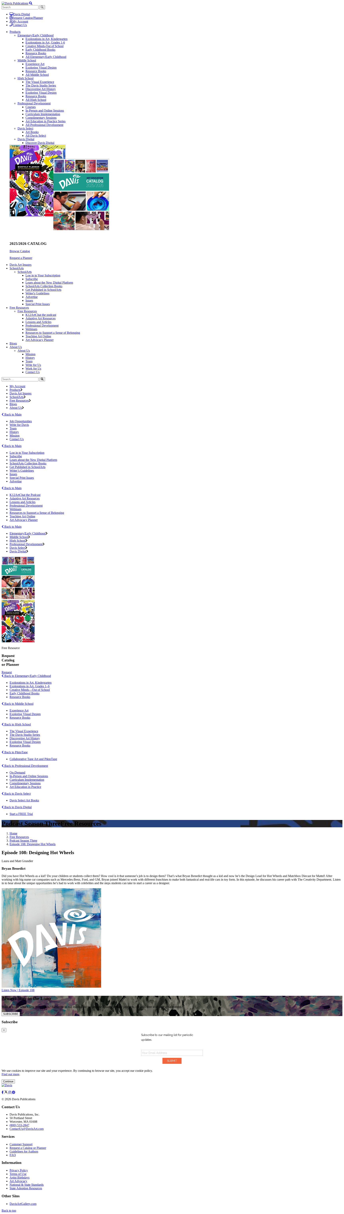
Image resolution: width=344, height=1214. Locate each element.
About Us (24, 350)
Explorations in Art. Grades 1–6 (30, 686)
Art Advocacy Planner (39, 340)
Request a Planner (21, 258)
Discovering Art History (40, 89)
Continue (8, 1081)
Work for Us (33, 368)
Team (28, 361)
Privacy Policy (19, 1170)
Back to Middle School (18, 703)
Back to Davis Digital (18, 807)
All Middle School (37, 74)
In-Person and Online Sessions (44, 110)
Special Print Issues (37, 304)
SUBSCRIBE (10, 1013)
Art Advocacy (18, 1181)
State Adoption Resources (26, 1188)
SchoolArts (25, 272)
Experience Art (34, 64)
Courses (30, 107)
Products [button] (15, 31)
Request (7, 672)
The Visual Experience (39, 82)
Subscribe (31, 279)
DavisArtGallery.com (23, 1203)
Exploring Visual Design (41, 67)
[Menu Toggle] (30, 3)
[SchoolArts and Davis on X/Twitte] (6, 1092)
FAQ (13, 1155)
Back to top (9, 1210)
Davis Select (25, 128)
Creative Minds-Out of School (44, 46)
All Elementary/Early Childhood (45, 56)
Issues (29, 300)
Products (15, 389)
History (30, 357)
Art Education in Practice (25, 787)
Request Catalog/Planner (27, 17)
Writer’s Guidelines (22, 470)
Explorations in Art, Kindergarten (46, 39)
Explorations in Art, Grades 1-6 (45, 42)
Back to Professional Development (26, 765)
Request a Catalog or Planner (28, 1148)
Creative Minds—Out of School (30, 689)
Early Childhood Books (40, 49)
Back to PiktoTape (16, 752)
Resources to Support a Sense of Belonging (52, 332)
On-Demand (17, 772)
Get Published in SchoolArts (43, 289)
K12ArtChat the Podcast (25, 495)
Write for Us (33, 365)
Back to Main (13, 414)
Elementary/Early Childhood (36, 35)
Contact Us (20, 25)
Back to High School (17, 724)
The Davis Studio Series (40, 85)
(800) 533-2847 (19, 1125)
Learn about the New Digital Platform (49, 282)
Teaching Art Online (38, 336)
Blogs (13, 343)
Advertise (31, 297)
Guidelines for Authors (24, 1151)
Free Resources (27, 311)
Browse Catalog (20, 251)
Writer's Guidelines (37, 293)
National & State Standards (27, 1184)
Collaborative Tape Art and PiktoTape (33, 759)
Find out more (10, 1074)
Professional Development (34, 103)
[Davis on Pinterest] (13, 1092)
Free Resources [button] (19, 307)
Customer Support (21, 1144)
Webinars (31, 329)
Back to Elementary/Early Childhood (27, 676)
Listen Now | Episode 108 (18, 990)
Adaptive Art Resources (40, 318)
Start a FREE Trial (21, 814)
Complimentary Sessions (41, 117)
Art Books (32, 132)
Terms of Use (18, 1174)
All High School (35, 99)
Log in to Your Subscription (42, 275)
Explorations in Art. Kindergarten (31, 682)
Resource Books (35, 53)
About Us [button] (16, 347)
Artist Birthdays (19, 1177)
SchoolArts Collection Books (43, 286)
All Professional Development (44, 125)
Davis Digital (21, 14)
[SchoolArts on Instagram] (10, 1092)
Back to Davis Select (17, 793)
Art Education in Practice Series (45, 121)
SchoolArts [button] (17, 268)
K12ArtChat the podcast (40, 314)
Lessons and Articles (38, 322)
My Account (20, 21)
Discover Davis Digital (39, 142)
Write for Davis (19, 424)
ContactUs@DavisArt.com (27, 1128)
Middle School (27, 60)
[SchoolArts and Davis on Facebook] (3, 1092)
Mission (30, 354)
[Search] (42, 379)
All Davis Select (35, 135)
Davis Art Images (20, 264)
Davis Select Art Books (24, 800)
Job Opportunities (21, 421)
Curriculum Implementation (42, 114)
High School (25, 78)
